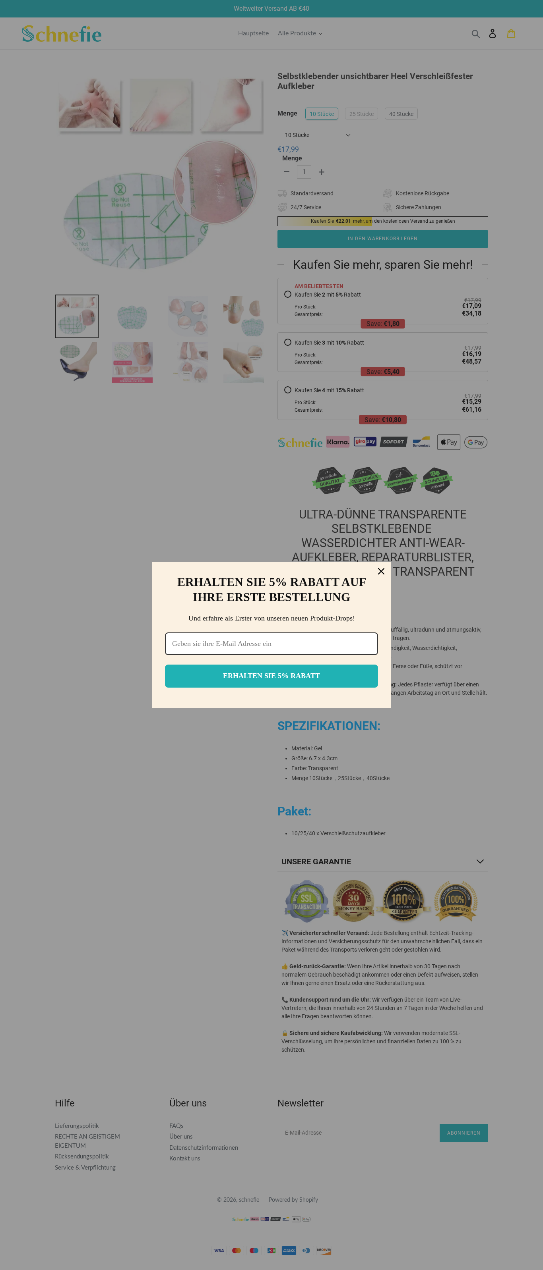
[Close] (381, 571)
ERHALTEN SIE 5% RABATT (271, 676)
